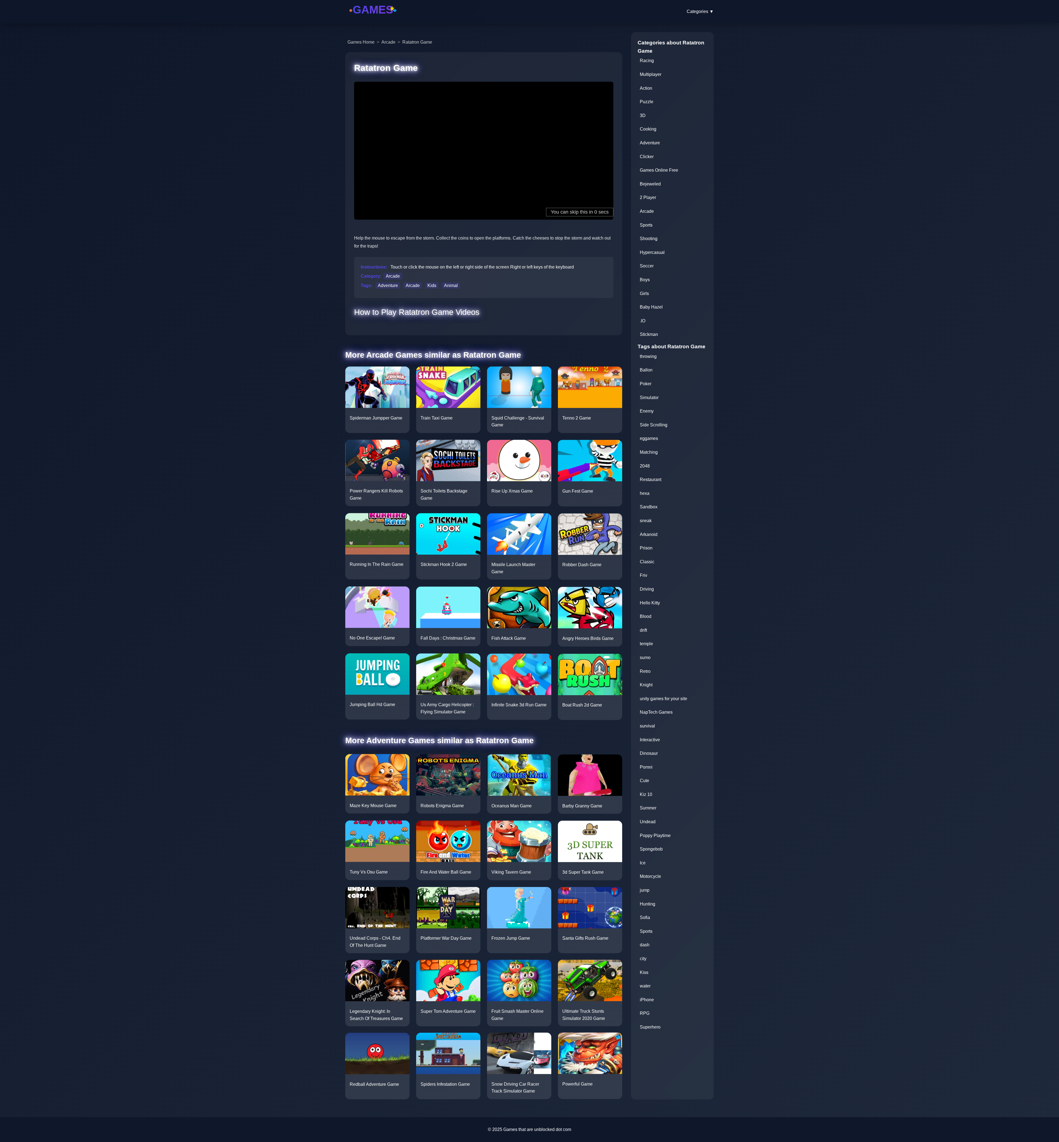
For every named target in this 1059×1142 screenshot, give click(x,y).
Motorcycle (650, 876)
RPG (644, 1013)
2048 (645, 466)
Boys (645, 279)
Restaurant (650, 479)
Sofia (645, 917)
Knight (646, 684)
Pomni (646, 767)
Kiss (644, 972)
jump (644, 890)
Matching (649, 452)
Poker (645, 383)
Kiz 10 (646, 794)
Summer (648, 808)
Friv (643, 575)
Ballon (646, 370)
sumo (645, 657)
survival (647, 726)
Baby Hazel (651, 307)
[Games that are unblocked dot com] (372, 17)
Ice (643, 863)
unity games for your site (663, 698)
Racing (647, 60)
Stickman (649, 334)
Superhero (650, 1027)
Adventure (388, 285)
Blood (645, 616)
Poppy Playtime (655, 835)
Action (646, 88)
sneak (646, 520)
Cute (644, 780)
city (643, 958)
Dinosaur (649, 753)
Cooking (648, 129)
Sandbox (648, 506)
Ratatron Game (417, 42)
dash (644, 944)
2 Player (648, 197)
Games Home (361, 42)
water (645, 986)
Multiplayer (650, 74)
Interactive (650, 739)
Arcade (388, 42)
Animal (451, 285)
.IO (642, 320)
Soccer (647, 266)
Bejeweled (650, 184)
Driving (647, 589)
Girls (644, 293)
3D (643, 115)
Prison (646, 548)
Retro (645, 671)
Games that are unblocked (529, 1129)
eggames (649, 438)
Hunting (647, 904)
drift (643, 630)
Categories (700, 11)
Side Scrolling (653, 425)
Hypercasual (652, 252)
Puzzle (646, 101)
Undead (648, 821)
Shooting (648, 238)
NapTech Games (656, 712)
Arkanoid (648, 534)
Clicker (647, 156)
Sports (646, 225)
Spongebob (651, 849)
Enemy (647, 411)
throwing (648, 356)
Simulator (649, 397)
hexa (644, 493)
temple (646, 643)
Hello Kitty (650, 603)
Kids (431, 285)
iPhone (647, 999)
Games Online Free (659, 170)
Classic (647, 561)
